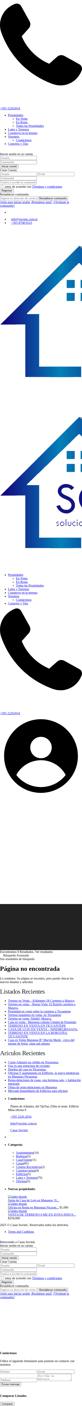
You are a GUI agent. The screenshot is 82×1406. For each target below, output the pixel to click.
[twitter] (11, 212)
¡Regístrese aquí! (41, 202)
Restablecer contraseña (52, 198)
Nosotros (13, 136)
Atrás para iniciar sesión (15, 202)
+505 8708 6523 (21, 222)
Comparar (7, 1403)
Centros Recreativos (28, 1167)
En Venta (21, 118)
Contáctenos (23, 140)
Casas (19, 1163)
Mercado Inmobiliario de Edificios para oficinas (38, 1091)
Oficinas (21, 1181)
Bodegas (21, 1156)
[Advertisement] (41, 861)
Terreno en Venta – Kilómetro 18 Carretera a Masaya (41, 1000)
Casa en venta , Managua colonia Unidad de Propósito (42, 1022)
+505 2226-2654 (20, 1116)
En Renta (22, 122)
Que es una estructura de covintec (29, 1066)
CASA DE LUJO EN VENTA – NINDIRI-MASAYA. (43, 1029)
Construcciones (25, 1170)
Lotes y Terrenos (18, 129)
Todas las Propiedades (30, 126)
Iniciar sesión (9, 166)
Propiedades (15, 115)
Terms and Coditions (21, 1231)
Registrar (7, 190)
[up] (1, 1341)
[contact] (4, 1341)
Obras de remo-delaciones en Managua (32, 1087)
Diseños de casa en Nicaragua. (27, 1069)
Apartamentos (24, 1152)
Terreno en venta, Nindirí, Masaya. (30, 1018)
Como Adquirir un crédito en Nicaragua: (33, 1062)
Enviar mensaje (11, 1384)
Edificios (21, 1174)
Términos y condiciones (47, 186)
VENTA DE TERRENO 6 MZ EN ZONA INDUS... (42, 1214)
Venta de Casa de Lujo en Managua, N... (33, 1200)
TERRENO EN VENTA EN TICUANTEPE (37, 1025)
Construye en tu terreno (22, 133)
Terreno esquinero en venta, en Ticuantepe (34, 1015)
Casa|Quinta (23, 1159)
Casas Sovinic (19, 1130)
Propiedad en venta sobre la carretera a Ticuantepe (39, 1011)
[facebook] (9, 212)
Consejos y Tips (18, 143)
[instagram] (15, 212)
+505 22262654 (10, 108)
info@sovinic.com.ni (24, 219)
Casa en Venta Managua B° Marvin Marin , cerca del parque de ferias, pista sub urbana (41, 1041)
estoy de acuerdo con (33, 186)
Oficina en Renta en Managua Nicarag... (33, 1207)
